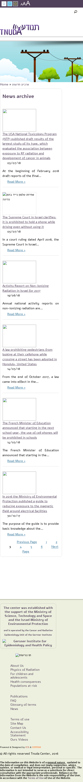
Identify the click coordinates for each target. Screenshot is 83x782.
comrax (36, 747)
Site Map (16, 723)
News (50, 21)
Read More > (16, 181)
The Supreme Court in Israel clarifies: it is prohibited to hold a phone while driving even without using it (29, 222)
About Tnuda (33, 21)
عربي (16, 21)
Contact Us (18, 727)
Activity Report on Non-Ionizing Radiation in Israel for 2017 (25, 288)
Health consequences (25, 681)
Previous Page (27, 542)
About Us (17, 665)
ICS (27, 747)
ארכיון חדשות (20, 84)
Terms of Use (36, 778)
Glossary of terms (23, 704)
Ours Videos (19, 739)
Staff (61, 21)
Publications (19, 696)
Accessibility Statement (19, 734)
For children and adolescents (21, 676)
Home (4, 84)
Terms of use (19, 719)
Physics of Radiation (25, 669)
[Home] (19, 30)
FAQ (13, 700)
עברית (79, 28)
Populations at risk (23, 685)
